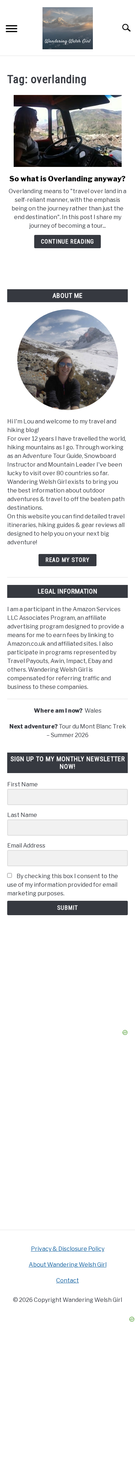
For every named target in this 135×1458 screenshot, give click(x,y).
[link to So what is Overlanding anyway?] (67, 131)
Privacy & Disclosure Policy (67, 1248)
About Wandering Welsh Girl (68, 1264)
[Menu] (11, 29)
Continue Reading (67, 241)
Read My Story (67, 560)
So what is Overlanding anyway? (67, 178)
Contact (67, 1280)
